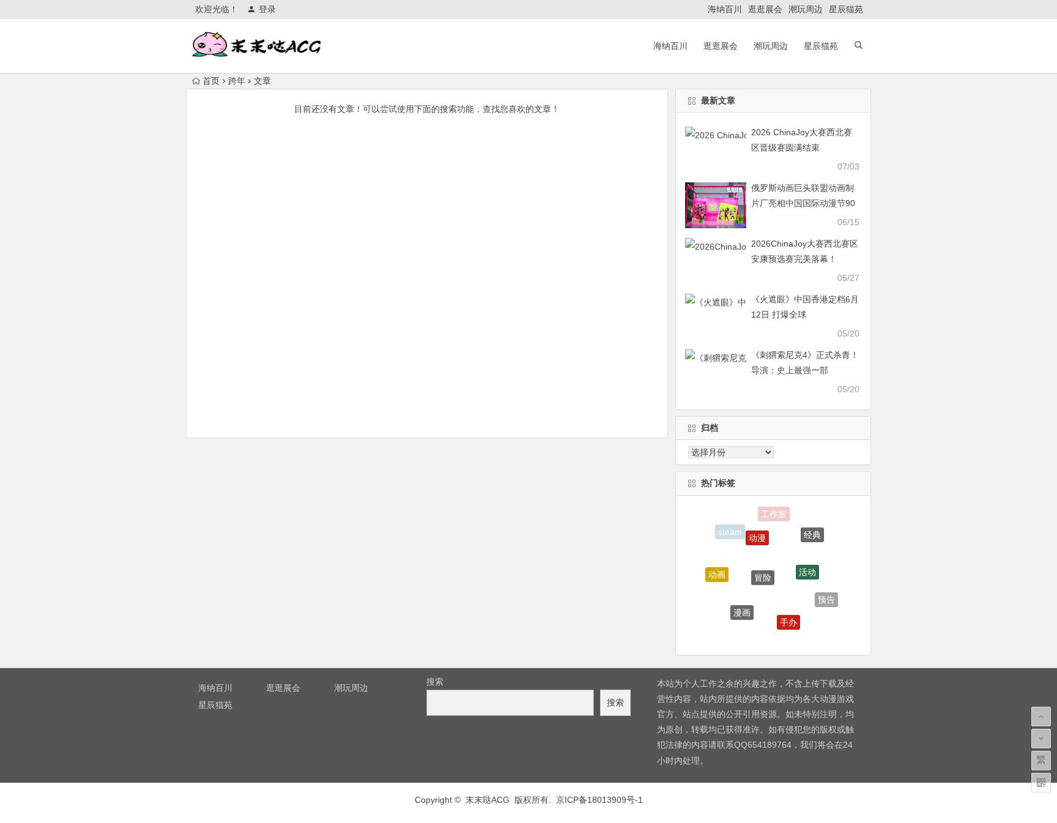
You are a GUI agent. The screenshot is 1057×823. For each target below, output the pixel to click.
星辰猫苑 (846, 9)
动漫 (757, 532)
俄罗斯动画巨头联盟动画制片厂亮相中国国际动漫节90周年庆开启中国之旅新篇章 (803, 203)
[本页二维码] (1041, 782)
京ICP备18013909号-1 (599, 800)
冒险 (762, 570)
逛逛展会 (765, 9)
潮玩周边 (805, 9)
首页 (211, 81)
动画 (716, 571)
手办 (788, 617)
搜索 (434, 682)
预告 (826, 597)
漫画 (742, 607)
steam (730, 531)
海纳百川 (725, 9)
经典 (812, 532)
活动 (807, 565)
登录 (267, 9)
